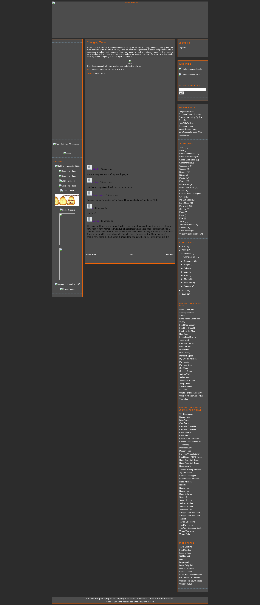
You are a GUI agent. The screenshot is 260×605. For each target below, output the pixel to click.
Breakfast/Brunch (187, 157)
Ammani (183, 559)
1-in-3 (181, 147)
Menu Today (184, 352)
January (188, 286)
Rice (181, 218)
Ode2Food (183, 368)
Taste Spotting (185, 547)
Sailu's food (184, 377)
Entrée (182, 178)
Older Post (169, 254)
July (186, 268)
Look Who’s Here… (187, 123)
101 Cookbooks (186, 414)
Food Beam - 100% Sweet (190, 457)
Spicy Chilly (184, 383)
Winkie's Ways (185, 584)
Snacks (182, 228)
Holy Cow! (183, 334)
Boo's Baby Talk (186, 565)
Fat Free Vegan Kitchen (189, 454)
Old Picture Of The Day (189, 578)
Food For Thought (187, 328)
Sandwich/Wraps (186, 224)
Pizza (181, 215)
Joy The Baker (185, 472)
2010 (184, 246)
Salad (181, 221)
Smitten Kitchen (186, 503)
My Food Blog (185, 365)
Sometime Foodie (187, 380)
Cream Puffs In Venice (189, 439)
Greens (182, 197)
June (186, 272)
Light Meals (184, 203)
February (188, 283)
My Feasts (184, 362)
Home (130, 254)
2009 (184, 250)
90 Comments (118, 70)
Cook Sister (184, 435)
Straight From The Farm (189, 513)
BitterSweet (184, 420)
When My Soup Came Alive (191, 396)
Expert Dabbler (185, 571)
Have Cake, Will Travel (189, 460)
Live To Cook (185, 346)
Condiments (184, 163)
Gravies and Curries (188, 194)
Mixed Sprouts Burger (188, 129)
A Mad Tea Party (186, 309)
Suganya (182, 48)
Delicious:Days (185, 448)
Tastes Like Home (187, 522)
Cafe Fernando (185, 423)
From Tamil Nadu (186, 187)
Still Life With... (186, 556)
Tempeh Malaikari (186, 111)
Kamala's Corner (186, 343)
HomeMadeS (185, 466)
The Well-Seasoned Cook (190, 528)
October (188, 253)
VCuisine (183, 390)
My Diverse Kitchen (188, 359)
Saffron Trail (184, 374)
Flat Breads (184, 184)
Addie (181, 150)
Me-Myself (100, 73)
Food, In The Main (187, 331)
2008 (184, 290)
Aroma (182, 315)
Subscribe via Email (191, 75)
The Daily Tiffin (186, 525)
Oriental (182, 209)
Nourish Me (184, 488)
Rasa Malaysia (185, 494)
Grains (182, 191)
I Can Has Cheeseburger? (190, 575)
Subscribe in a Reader (192, 69)
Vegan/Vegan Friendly (188, 234)
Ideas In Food (185, 553)
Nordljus (182, 485)
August (187, 265)
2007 (184, 294)
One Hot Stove (185, 371)
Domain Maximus (187, 568)
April (186, 275)
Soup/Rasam (185, 231)
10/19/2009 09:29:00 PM (100, 70)
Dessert (182, 172)
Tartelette (183, 519)
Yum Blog (183, 399)
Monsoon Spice (186, 356)
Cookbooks (184, 166)
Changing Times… (98, 42)
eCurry (182, 322)
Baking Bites (184, 417)
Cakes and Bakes (187, 160)
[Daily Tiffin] (67, 153)
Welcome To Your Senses (190, 581)
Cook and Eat (185, 432)
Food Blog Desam (187, 325)
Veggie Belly (184, 534)
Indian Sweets (185, 200)
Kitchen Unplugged (187, 475)
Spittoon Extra (185, 509)
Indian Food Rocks (187, 337)
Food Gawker (185, 550)
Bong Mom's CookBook (189, 319)
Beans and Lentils (187, 153)
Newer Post (91, 254)
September (189, 261)
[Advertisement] (65, 90)
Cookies (182, 169)
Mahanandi (184, 349)
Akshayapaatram (186, 312)
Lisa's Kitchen (185, 482)
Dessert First (185, 451)
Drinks (182, 175)
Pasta (181, 212)
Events (182, 181)
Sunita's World (185, 387)
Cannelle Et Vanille (187, 426)
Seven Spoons (185, 497)
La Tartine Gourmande (189, 478)
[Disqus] (130, 121)
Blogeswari (184, 562)
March (187, 279)
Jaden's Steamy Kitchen (190, 469)
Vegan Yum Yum (186, 531)
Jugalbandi (184, 340)
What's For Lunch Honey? (190, 393)
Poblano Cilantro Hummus (190, 114)
